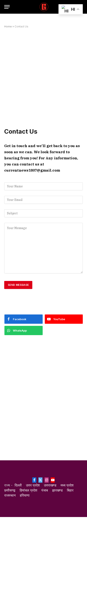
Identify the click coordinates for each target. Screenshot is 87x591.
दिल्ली (18, 485)
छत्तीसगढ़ (9, 490)
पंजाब (44, 490)
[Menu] (7, 7)
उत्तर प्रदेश (33, 485)
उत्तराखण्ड (50, 485)
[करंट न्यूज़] (43, 7)
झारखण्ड (57, 490)
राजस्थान (10, 495)
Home (8, 26)
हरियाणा (25, 495)
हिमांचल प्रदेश (28, 490)
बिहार (70, 490)
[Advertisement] (43, 77)
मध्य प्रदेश (67, 485)
